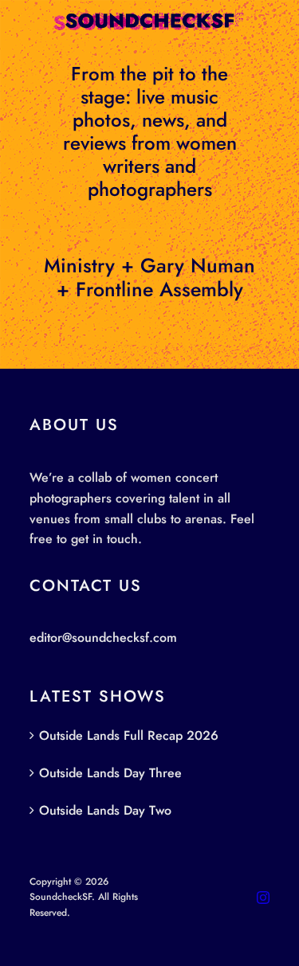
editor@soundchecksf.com (103, 637)
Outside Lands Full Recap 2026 (128, 735)
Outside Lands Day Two (105, 810)
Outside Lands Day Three (110, 773)
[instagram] (263, 897)
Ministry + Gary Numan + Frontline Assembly (149, 277)
